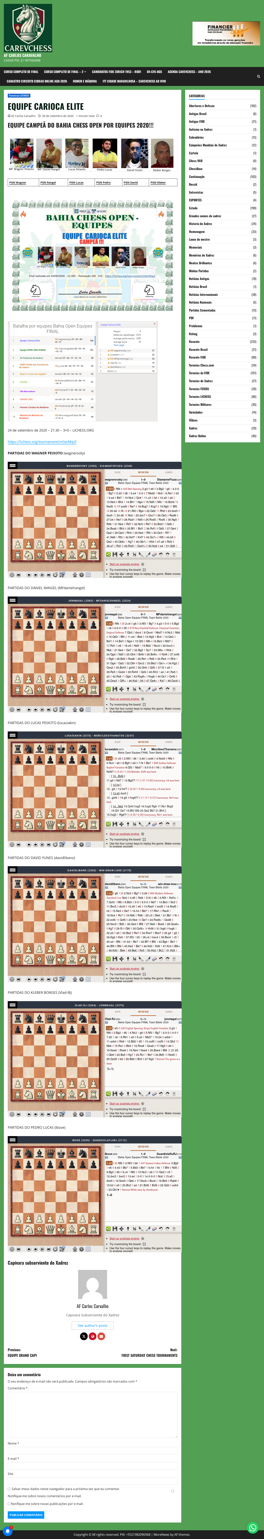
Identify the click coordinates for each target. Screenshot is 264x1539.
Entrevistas (196, 192)
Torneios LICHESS (19, 95)
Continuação (196, 176)
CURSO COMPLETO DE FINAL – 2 (63, 71)
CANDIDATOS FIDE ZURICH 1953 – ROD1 (116, 71)
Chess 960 (196, 160)
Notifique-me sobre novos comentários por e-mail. (45, 1496)
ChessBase (196, 168)
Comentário (18, 1388)
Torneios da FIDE (199, 373)
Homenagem (197, 231)
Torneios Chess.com (201, 365)
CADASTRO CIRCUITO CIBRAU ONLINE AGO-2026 (37, 81)
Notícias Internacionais (203, 294)
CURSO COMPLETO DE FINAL (21, 71)
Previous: (22, 1352)
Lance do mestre (199, 239)
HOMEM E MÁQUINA (85, 81)
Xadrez (193, 428)
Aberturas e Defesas (202, 105)
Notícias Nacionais (200, 302)
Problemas (195, 326)
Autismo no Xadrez (200, 129)
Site (10, 1474)
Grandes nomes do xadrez (205, 215)
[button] (253, 1528)
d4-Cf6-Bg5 (154, 71)
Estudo (193, 208)
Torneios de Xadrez (201, 381)
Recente (194, 341)
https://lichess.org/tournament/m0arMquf (42, 441)
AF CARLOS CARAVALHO (22, 55)
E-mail (13, 1459)
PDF (191, 318)
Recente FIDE (197, 357)
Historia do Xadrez (200, 223)
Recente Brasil (198, 349)
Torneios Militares (200, 404)
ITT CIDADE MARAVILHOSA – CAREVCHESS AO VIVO (134, 81)
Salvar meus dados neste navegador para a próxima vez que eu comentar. (66, 1489)
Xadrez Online (197, 435)
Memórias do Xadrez (201, 255)
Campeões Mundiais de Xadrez (208, 145)
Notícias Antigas (199, 278)
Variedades (196, 412)
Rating (193, 333)
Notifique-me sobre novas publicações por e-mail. (47, 1504)
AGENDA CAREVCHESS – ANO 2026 (189, 71)
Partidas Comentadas (202, 310)
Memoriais (195, 247)
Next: (149, 1352)
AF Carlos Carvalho (23, 116)
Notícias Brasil (198, 286)
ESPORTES (195, 200)
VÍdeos (193, 420)
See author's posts (93, 1325)
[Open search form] (258, 76)
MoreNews (161, 1534)
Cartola (193, 153)
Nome (13, 1443)
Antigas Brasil (197, 113)
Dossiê (193, 184)
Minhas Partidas (199, 270)
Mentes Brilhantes (200, 263)
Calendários (196, 137)
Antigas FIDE (197, 121)
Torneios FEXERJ (199, 388)
